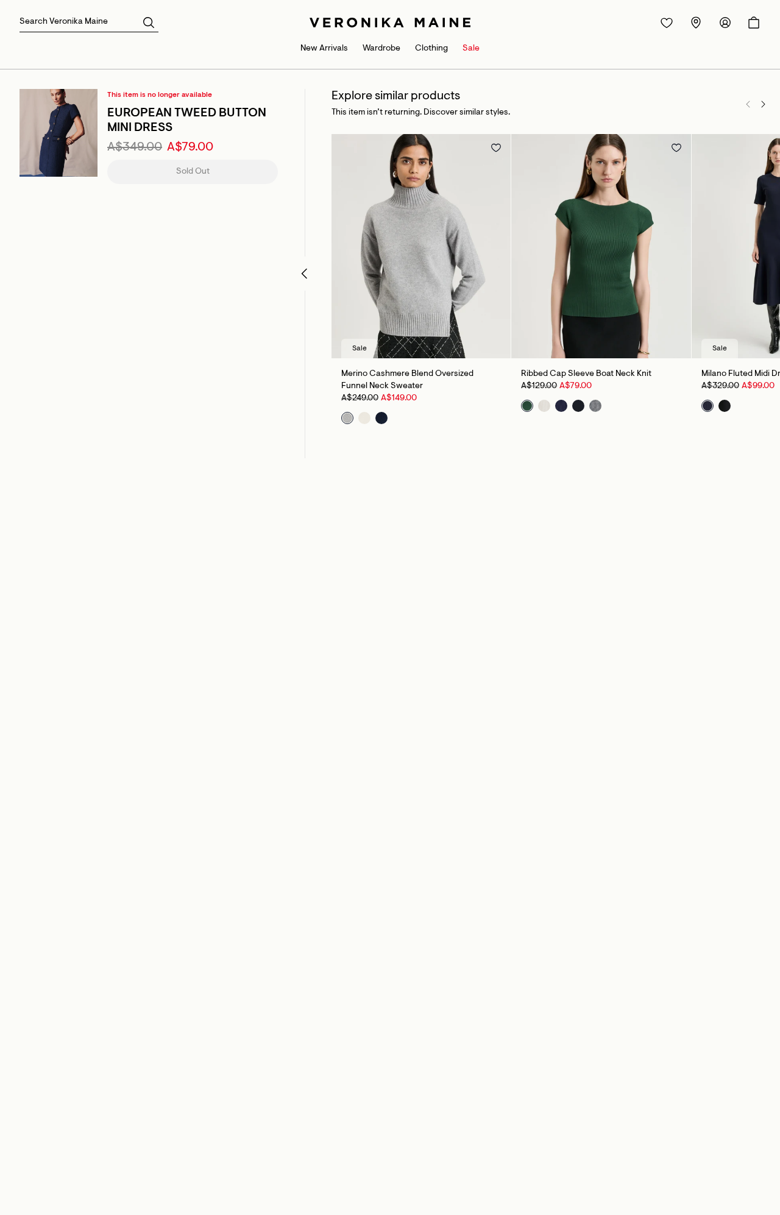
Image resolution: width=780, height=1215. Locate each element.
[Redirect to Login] (666, 22)
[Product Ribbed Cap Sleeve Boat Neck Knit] (600, 246)
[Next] (763, 104)
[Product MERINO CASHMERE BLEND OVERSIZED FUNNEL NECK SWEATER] (421, 246)
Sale (471, 48)
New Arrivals (324, 48)
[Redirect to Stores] (696, 22)
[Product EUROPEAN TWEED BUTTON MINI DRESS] (59, 133)
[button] (148, 22)
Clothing (431, 48)
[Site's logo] (390, 22)
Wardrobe (381, 48)
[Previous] (748, 104)
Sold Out (193, 172)
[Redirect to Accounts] (725, 22)
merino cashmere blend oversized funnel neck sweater (407, 380)
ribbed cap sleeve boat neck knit (586, 374)
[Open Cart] (753, 22)
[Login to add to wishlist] (496, 147)
